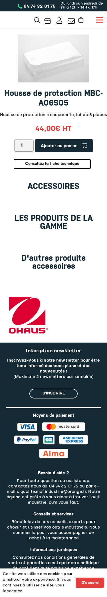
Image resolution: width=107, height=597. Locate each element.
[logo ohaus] (27, 296)
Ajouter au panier (59, 146)
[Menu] (99, 20)
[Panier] (81, 19)
